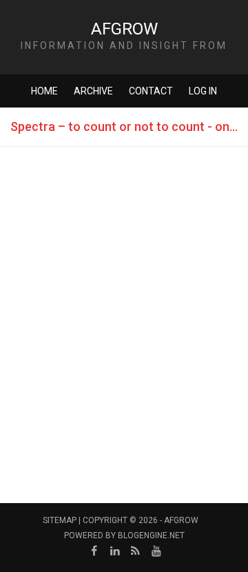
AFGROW (124, 29)
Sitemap (59, 520)
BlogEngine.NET (151, 535)
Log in (203, 90)
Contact (151, 90)
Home (44, 90)
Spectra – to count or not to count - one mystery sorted (129, 126)
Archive (93, 90)
